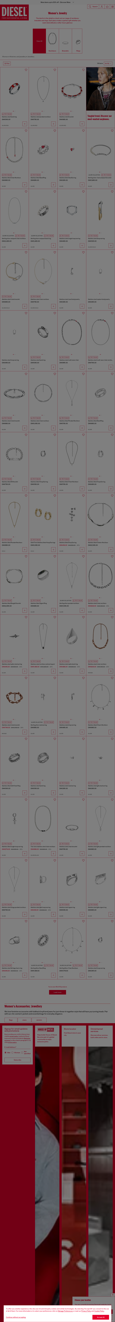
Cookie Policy (99, 1311)
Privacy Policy (86, 1311)
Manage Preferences (65, 1311)
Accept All (100, 1317)
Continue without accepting (16, 1317)
